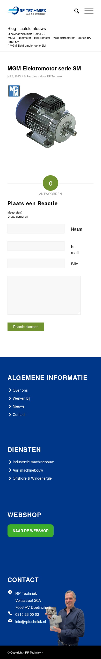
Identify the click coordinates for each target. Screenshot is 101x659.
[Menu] (86, 10)
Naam (76, 229)
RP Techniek (54, 76)
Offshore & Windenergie (32, 478)
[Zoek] (74, 10)
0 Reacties (30, 76)
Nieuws (19, 406)
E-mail (75, 249)
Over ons (20, 390)
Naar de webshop (30, 530)
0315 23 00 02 (27, 614)
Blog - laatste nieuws (27, 28)
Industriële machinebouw (33, 461)
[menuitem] (74, 10)
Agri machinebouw (28, 470)
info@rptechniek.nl (30, 621)
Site (74, 264)
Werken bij (21, 398)
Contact (19, 414)
